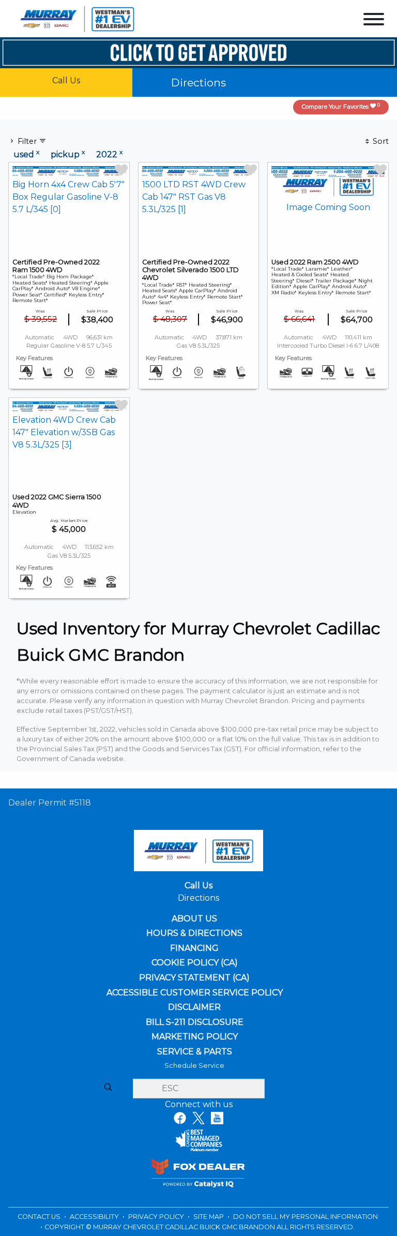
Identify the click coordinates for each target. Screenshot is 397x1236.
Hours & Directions (194, 933)
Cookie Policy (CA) (194, 962)
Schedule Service (194, 1065)
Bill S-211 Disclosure (194, 1022)
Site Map (209, 1216)
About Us (194, 919)
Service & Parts (194, 1051)
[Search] (108, 1088)
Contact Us (40, 1216)
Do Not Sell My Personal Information (305, 1216)
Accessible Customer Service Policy (194, 992)
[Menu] (374, 21)
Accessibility (95, 1216)
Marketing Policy (194, 1036)
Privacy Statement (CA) (194, 977)
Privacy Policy (157, 1216)
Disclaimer (194, 1007)
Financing (194, 948)
